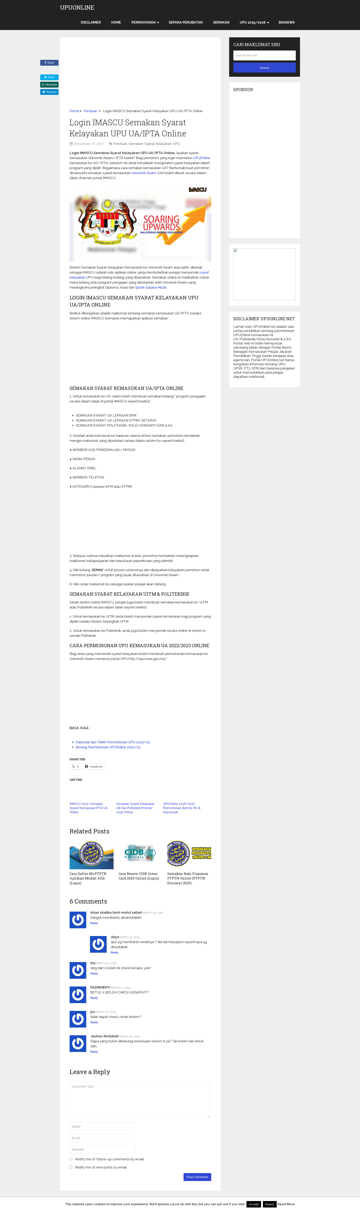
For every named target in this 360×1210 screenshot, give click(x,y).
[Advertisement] (140, 78)
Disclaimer (91, 22)
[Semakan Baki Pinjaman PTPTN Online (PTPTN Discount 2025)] (189, 853)
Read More (286, 1204)
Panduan (120, 144)
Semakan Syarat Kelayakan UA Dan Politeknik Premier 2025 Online (135, 808)
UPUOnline (77, 7)
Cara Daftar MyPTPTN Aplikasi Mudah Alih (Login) (88, 878)
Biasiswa (287, 22)
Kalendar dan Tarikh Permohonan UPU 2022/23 (113, 742)
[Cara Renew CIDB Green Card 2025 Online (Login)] (140, 853)
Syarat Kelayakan (158, 144)
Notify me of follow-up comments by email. (109, 1159)
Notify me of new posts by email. (101, 1167)
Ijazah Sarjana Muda (150, 287)
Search (264, 67)
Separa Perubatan (186, 22)
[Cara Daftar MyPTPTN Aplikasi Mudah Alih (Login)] (92, 853)
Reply (94, 923)
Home (116, 22)
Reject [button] (269, 1204)
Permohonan (143, 22)
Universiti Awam (143, 173)
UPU (176, 144)
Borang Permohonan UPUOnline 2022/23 (108, 747)
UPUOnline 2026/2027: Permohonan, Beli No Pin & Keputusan (181, 808)
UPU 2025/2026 (253, 22)
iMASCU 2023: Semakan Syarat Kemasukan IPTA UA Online (89, 808)
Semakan (221, 22)
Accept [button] (254, 1204)
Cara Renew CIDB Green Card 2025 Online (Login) (139, 875)
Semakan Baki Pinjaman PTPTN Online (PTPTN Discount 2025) (187, 878)
